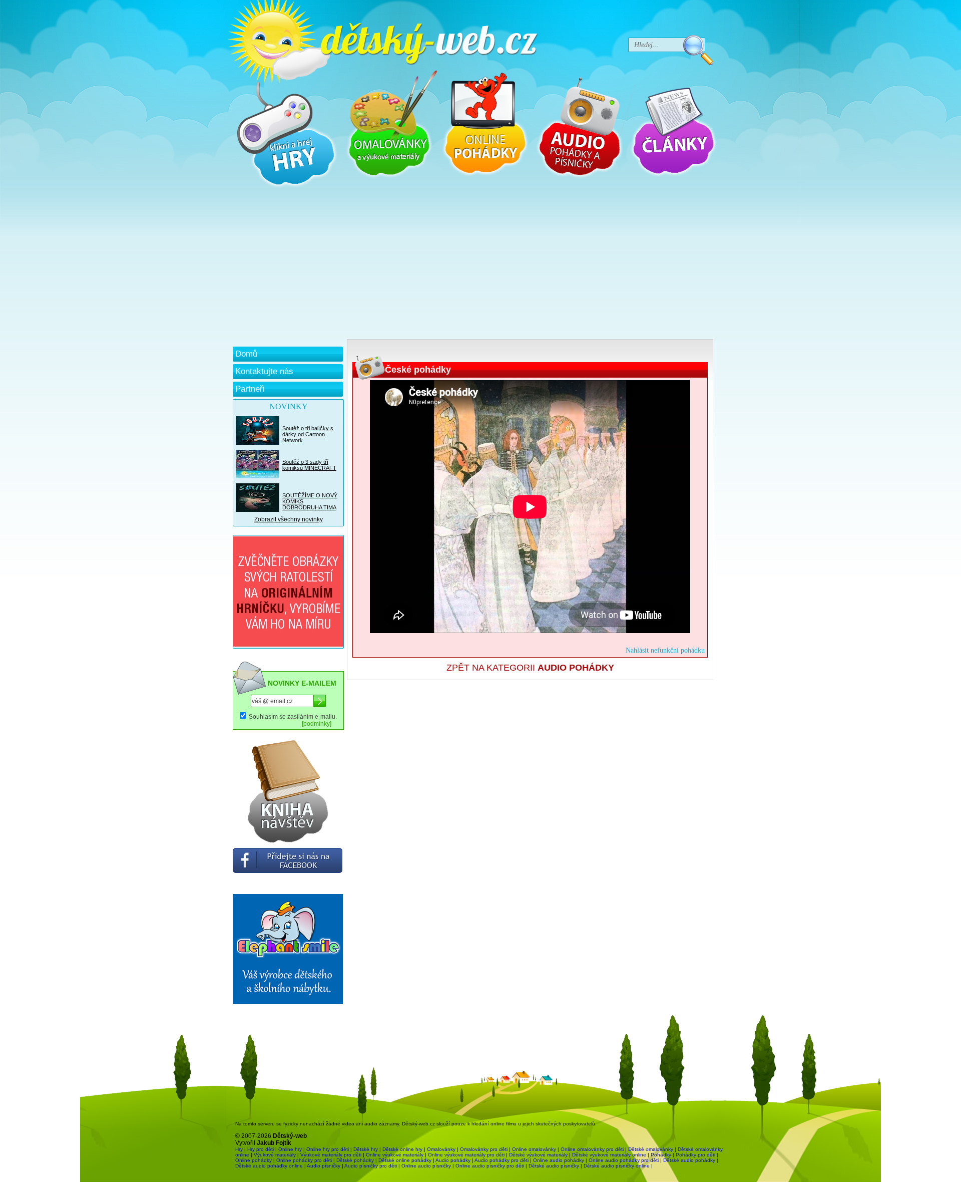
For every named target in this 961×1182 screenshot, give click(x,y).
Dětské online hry (402, 1149)
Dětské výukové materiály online (609, 1154)
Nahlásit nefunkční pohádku (665, 650)
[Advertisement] (473, 264)
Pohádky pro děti (695, 1154)
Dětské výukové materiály (538, 1154)
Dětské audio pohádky (689, 1160)
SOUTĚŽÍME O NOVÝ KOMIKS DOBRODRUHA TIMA (309, 501)
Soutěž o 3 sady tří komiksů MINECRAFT (309, 465)
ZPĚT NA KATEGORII (530, 668)
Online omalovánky (534, 1149)
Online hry (290, 1149)
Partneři (250, 389)
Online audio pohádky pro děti (624, 1160)
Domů (246, 354)
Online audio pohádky (558, 1160)
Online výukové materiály (394, 1154)
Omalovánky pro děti (484, 1149)
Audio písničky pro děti (370, 1165)
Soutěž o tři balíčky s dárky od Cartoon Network (307, 434)
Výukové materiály (275, 1154)
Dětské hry (365, 1149)
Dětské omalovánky (650, 1149)
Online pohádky (253, 1160)
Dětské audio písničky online (617, 1165)
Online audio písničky (426, 1165)
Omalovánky (441, 1149)
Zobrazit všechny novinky (288, 519)
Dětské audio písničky (554, 1165)
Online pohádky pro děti (304, 1160)
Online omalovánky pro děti (592, 1149)
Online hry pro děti (327, 1149)
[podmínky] (316, 723)
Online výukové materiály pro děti (466, 1154)
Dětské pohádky (355, 1160)
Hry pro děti (260, 1149)
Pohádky (661, 1154)
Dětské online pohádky (404, 1160)
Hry (239, 1149)
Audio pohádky (452, 1160)
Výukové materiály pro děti (330, 1154)
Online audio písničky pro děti (489, 1165)
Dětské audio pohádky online (269, 1165)
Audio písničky (323, 1165)
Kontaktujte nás (264, 371)
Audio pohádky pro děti (501, 1160)
